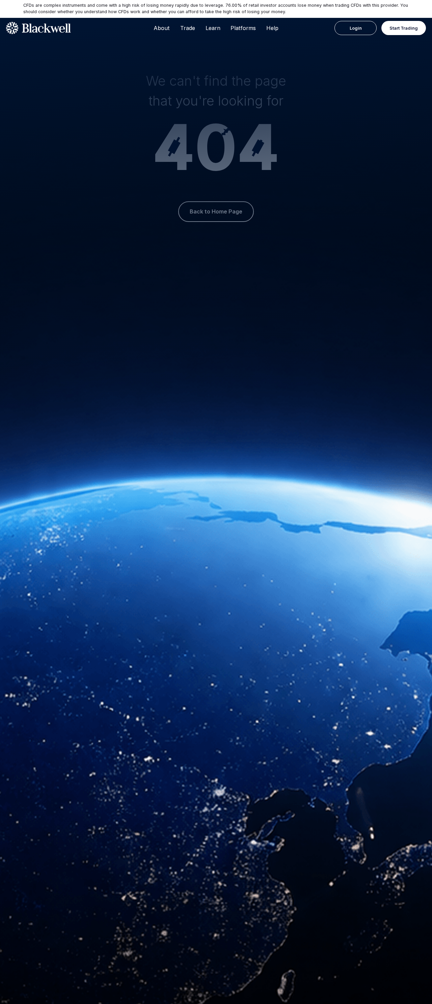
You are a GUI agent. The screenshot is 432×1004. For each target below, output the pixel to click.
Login (356, 28)
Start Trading (403, 28)
